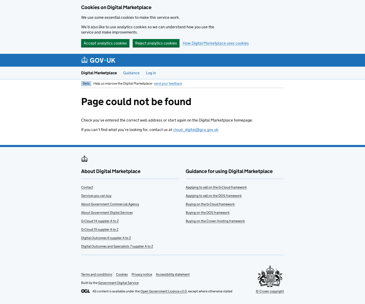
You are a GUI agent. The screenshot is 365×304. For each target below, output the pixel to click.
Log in (151, 72)
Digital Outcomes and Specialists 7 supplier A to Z (117, 246)
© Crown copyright (270, 291)
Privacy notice (142, 274)
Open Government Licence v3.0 (163, 291)
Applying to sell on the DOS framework (214, 196)
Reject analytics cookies (156, 43)
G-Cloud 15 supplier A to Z (99, 229)
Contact (87, 187)
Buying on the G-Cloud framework (210, 204)
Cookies (122, 274)
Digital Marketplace (99, 72)
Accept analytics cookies (105, 43)
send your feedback (168, 83)
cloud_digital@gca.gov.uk (195, 129)
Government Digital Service (118, 283)
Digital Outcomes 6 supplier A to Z (106, 238)
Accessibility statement (173, 274)
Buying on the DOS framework (208, 213)
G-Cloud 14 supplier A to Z (100, 221)
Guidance (131, 72)
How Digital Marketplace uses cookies (216, 43)
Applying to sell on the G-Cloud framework (216, 187)
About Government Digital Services (107, 213)
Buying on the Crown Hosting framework (215, 221)
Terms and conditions (96, 274)
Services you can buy (96, 196)
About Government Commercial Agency (110, 204)
